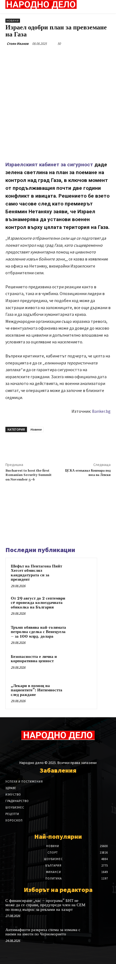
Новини (12, 20)
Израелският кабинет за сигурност (49, 164)
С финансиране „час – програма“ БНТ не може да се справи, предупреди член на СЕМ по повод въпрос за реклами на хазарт (45, 905)
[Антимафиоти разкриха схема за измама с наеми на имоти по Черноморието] (100, 937)
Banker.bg (101, 411)
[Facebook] (27, 56)
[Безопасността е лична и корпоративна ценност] (81, 664)
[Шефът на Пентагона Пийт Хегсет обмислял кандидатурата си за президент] (81, 573)
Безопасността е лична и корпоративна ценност (34, 659)
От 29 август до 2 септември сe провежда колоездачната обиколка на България (38, 603)
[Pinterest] (52, 56)
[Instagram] (53, 750)
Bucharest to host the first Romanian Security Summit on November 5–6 (28, 475)
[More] (77, 56)
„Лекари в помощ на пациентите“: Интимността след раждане (36, 690)
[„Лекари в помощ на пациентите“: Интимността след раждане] (81, 693)
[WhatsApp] (65, 56)
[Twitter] (40, 56)
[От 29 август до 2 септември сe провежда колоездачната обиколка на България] (81, 605)
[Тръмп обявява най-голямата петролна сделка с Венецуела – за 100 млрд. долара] (81, 634)
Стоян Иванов (18, 43)
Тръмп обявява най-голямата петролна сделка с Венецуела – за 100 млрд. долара (38, 632)
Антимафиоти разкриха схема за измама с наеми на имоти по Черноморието (42, 932)
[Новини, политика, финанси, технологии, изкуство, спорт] (41, 4)
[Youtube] (72, 750)
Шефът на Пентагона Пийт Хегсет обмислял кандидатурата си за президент (36, 573)
